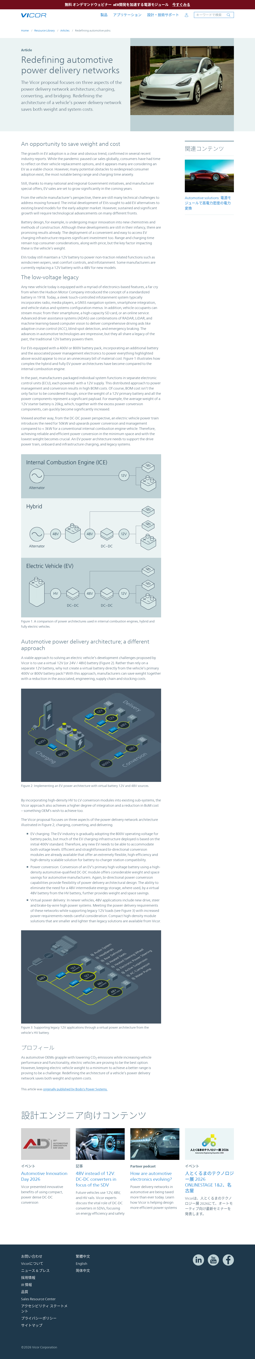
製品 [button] (104, 15)
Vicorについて (32, 1263)
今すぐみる (181, 5)
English (81, 1263)
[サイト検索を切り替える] (214, 15)
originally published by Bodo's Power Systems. (75, 1089)
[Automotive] (209, 176)
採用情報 (28, 1278)
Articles (64, 30)
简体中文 (83, 1271)
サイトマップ (31, 1325)
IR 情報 (26, 1285)
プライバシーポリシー (39, 1318)
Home (25, 30)
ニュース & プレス (35, 1271)
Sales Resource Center (38, 1299)
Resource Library (44, 30)
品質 (24, 1292)
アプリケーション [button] (127, 15)
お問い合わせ (31, 1256)
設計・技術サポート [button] (163, 15)
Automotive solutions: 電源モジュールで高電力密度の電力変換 (208, 203)
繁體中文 (83, 1256)
